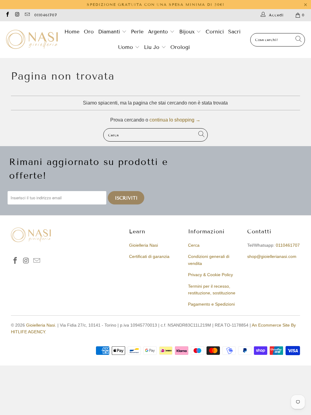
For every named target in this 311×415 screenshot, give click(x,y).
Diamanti (110, 32)
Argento (158, 32)
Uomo (126, 47)
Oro (89, 32)
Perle (137, 32)
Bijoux (188, 32)
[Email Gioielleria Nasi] (27, 15)
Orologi (180, 47)
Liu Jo (152, 47)
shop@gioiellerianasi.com (271, 256)
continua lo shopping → (174, 119)
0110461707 (45, 15)
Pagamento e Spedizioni (211, 304)
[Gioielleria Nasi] (32, 40)
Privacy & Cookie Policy (210, 274)
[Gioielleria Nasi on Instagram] (17, 15)
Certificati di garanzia (149, 256)
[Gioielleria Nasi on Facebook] (7, 15)
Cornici (215, 32)
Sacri (234, 32)
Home (72, 32)
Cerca (194, 245)
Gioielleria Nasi (143, 245)
